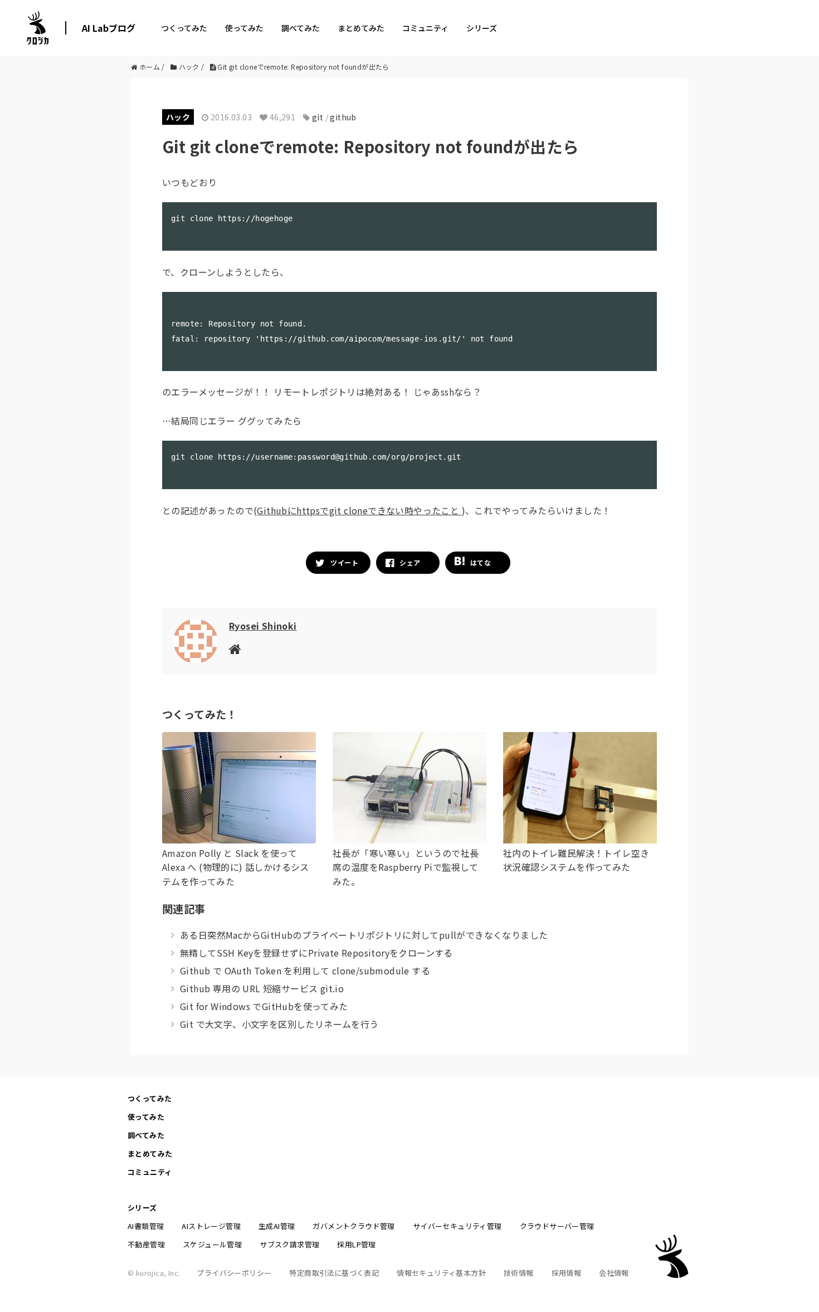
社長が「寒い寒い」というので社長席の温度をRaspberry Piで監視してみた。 (406, 867)
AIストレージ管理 (211, 1226)
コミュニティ (425, 27)
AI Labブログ (108, 28)
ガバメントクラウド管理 (353, 1226)
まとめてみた (361, 27)
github (343, 117)
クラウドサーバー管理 (557, 1226)
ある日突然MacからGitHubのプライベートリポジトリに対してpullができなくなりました (364, 935)
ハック (178, 117)
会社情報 (614, 1272)
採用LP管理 (356, 1244)
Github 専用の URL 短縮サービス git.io (262, 988)
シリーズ (481, 27)
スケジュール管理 (212, 1244)
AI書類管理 (146, 1226)
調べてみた (300, 27)
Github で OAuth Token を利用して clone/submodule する (305, 970)
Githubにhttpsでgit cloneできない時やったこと (359, 510)
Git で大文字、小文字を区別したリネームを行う (279, 1024)
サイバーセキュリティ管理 (457, 1226)
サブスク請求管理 (289, 1244)
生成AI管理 (277, 1226)
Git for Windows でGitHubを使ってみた (264, 1006)
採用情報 (567, 1272)
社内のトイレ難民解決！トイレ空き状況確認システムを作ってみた (576, 860)
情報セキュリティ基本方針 (441, 1272)
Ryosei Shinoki (263, 625)
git (317, 117)
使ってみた (244, 27)
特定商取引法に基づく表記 (334, 1272)
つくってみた (184, 27)
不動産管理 (146, 1244)
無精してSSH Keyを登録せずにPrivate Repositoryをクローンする (316, 952)
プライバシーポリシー (234, 1272)
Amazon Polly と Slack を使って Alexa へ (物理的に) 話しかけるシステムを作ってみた (235, 867)
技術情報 (519, 1272)
